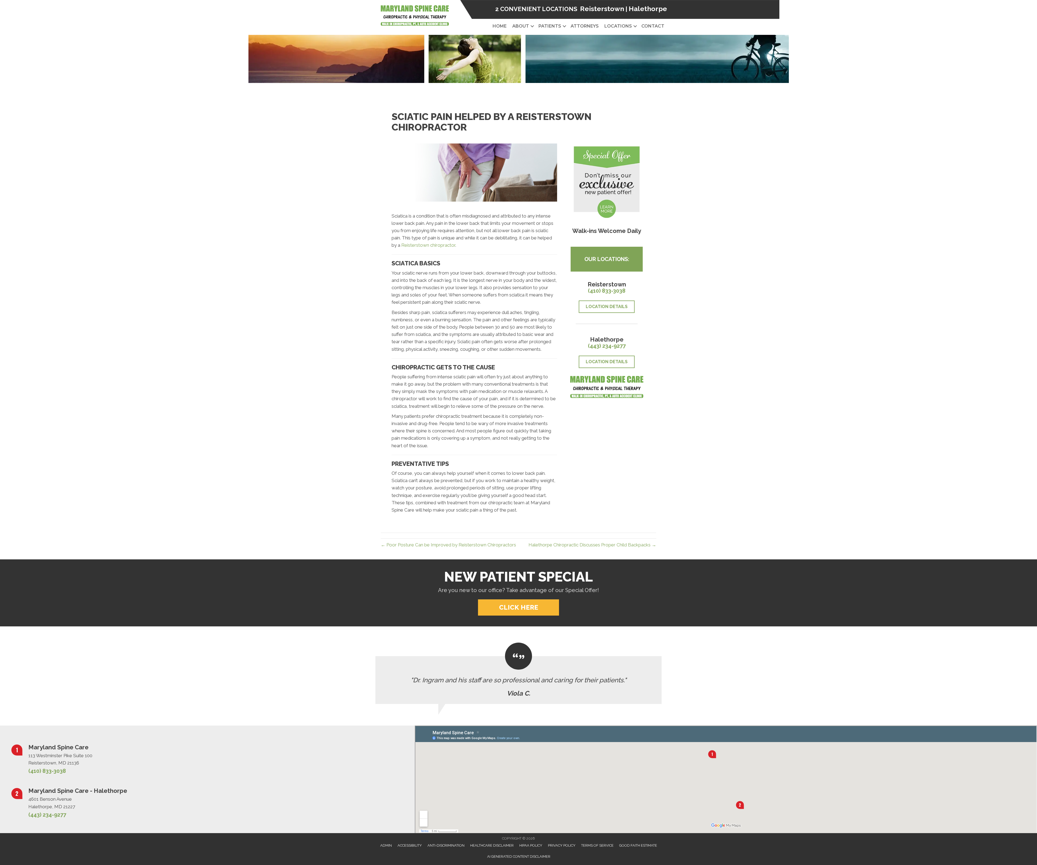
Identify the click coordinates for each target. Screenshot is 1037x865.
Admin (386, 845)
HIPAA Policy (530, 845)
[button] (532, 26)
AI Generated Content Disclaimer (518, 856)
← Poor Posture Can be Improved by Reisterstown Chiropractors (448, 544)
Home (500, 26)
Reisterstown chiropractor (428, 245)
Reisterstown (602, 9)
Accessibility (410, 845)
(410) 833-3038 (606, 291)
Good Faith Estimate (638, 845)
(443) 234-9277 (607, 346)
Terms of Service (597, 845)
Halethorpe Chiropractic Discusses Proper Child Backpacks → (592, 544)
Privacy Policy (561, 845)
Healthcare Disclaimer (492, 845)
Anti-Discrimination (445, 845)
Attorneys (585, 26)
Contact (652, 26)
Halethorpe (648, 9)
